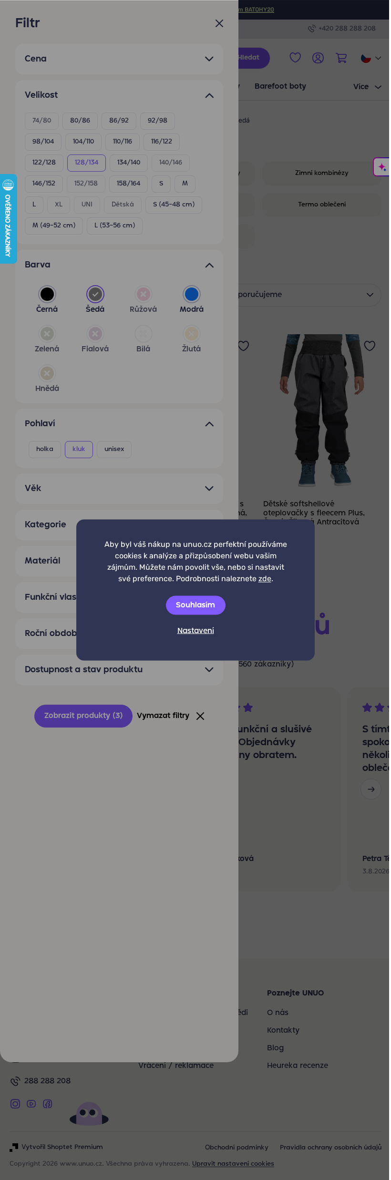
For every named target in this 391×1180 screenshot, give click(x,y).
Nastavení (195, 631)
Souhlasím (195, 605)
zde (264, 578)
